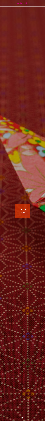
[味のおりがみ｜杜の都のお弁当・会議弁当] (22, 3)
